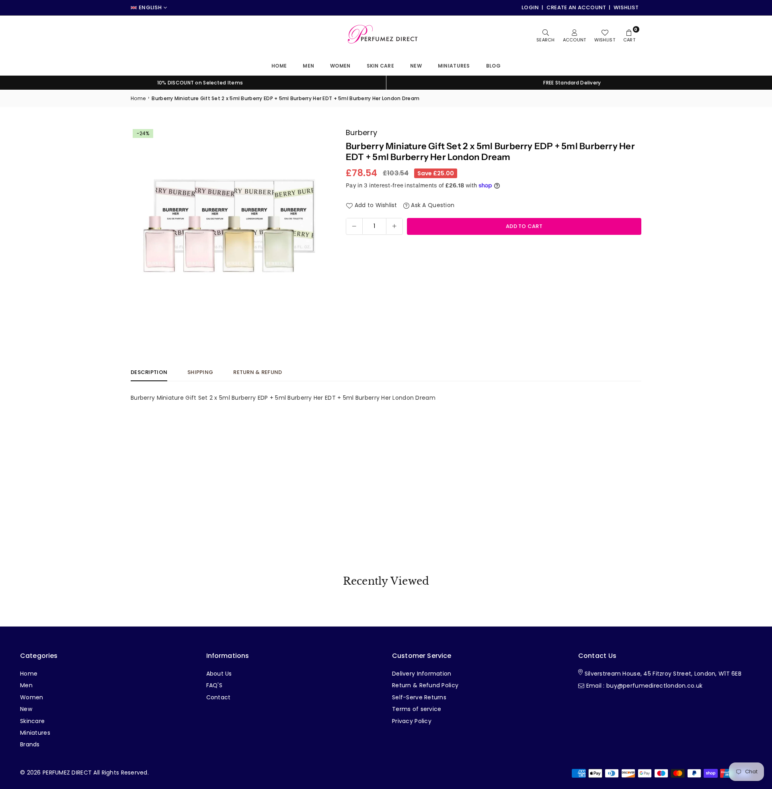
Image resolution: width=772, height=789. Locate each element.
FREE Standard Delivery (572, 82)
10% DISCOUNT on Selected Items (200, 82)
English (150, 7)
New (416, 65)
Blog (493, 65)
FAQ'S (214, 685)
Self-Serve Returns (419, 697)
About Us (219, 674)
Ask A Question (431, 205)
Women (340, 65)
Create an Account (576, 7)
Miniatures (35, 733)
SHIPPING (200, 372)
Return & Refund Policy (425, 685)
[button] (316, 226)
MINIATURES (454, 65)
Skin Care (380, 65)
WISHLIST (626, 7)
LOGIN (530, 7)
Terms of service (416, 709)
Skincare (32, 721)
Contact (218, 697)
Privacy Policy (411, 721)
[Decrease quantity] (354, 226)
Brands (30, 744)
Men (308, 65)
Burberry (361, 132)
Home (279, 65)
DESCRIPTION (149, 372)
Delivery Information (422, 674)
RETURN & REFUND (257, 372)
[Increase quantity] (394, 226)
